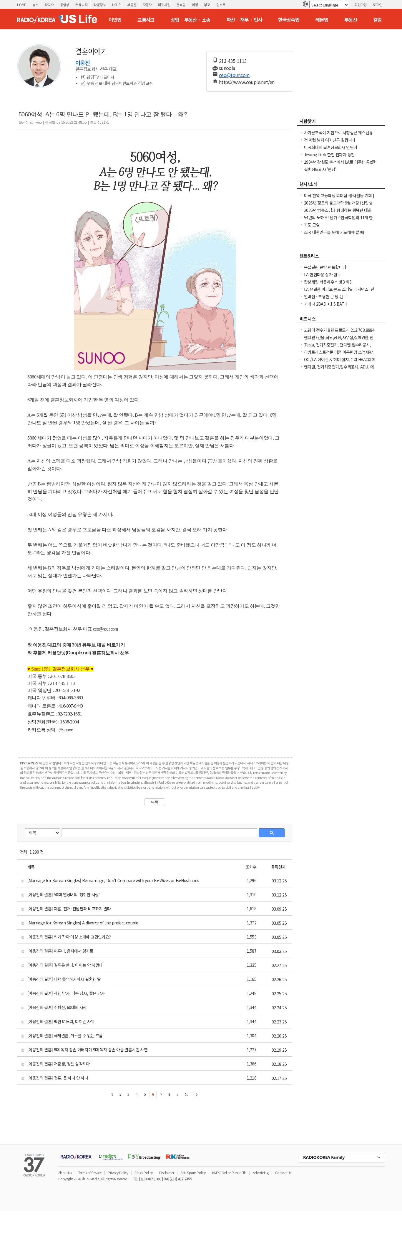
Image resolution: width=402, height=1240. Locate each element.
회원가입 (360, 4)
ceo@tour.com (234, 74)
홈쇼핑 (180, 4)
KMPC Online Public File (229, 1172)
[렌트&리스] (341, 257)
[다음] (196, 1094)
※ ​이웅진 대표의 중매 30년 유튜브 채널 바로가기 (76, 644)
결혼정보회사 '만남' (320, 169)
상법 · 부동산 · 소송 (190, 19)
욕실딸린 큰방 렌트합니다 (325, 267)
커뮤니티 (81, 4)
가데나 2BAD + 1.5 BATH (325, 304)
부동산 (131, 4)
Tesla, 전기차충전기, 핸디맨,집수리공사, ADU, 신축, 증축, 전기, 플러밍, (337, 347)
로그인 (377, 4)
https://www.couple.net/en (247, 82)
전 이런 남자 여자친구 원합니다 (330, 140)
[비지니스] (341, 320)
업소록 (220, 4)
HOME (21, 4)
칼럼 (377, 19)
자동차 (147, 4)
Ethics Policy (143, 1172)
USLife (116, 4)
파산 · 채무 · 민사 (244, 19)
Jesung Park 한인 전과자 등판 (329, 154)
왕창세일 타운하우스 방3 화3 (327, 282)
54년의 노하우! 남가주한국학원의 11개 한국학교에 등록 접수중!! (338, 220)
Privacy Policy (118, 1172)
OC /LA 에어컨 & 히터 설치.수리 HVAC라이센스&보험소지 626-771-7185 (339, 362)
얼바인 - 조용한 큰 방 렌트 (325, 296)
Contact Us (283, 1172)
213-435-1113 (233, 60)
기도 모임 (312, 225)
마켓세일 (164, 4)
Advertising (260, 1172)
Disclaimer (166, 1172)
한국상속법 (288, 19)
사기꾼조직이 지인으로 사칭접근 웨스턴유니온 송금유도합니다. (338, 135)
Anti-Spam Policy (192, 1172)
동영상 (64, 4)
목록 (155, 802)
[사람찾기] (341, 123)
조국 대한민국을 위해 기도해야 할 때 (334, 232)
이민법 (115, 19)
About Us (65, 1172)
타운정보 (100, 4)
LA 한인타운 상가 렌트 (322, 274)
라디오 (49, 4)
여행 (195, 4)
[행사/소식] (341, 186)
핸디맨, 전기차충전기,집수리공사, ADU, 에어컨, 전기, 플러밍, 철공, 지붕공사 (339, 370)
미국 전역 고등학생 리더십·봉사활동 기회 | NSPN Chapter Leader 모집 (339, 198)
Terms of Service (89, 1172)
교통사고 (146, 19)
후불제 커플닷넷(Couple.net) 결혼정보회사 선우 (81, 652)
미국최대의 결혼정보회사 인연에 (330, 147)
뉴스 (35, 4)
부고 (207, 4)
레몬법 (321, 19)
